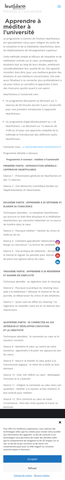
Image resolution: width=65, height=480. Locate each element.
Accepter (33, 459)
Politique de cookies (23, 475)
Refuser (32, 468)
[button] (60, 422)
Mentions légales (42, 475)
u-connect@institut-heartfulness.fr (41, 146)
